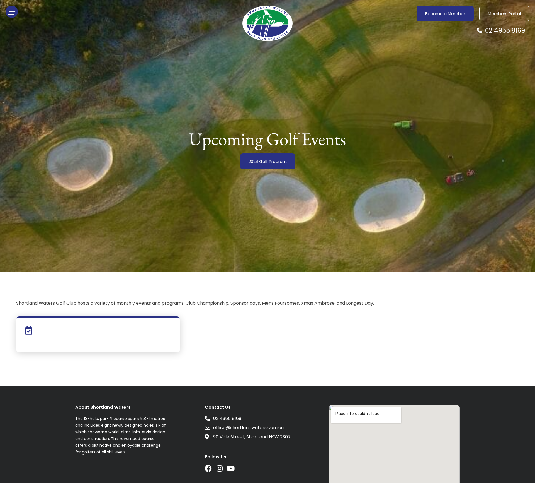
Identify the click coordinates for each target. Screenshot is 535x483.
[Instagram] (219, 468)
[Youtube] (230, 468)
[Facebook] (208, 468)
